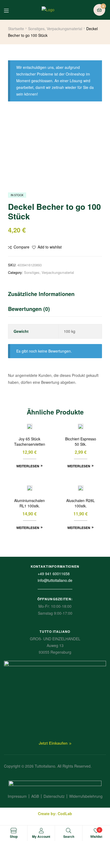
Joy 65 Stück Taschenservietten (29, 441)
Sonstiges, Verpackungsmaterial (55, 28)
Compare (21, 247)
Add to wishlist (50, 247)
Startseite (16, 28)
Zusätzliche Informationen (41, 294)
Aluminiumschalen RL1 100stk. (29, 503)
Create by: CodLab (55, 813)
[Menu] (10, 10)
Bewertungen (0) (29, 309)
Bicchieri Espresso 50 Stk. (80, 441)
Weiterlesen (27, 466)
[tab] (55, 295)
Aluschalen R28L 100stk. (80, 503)
